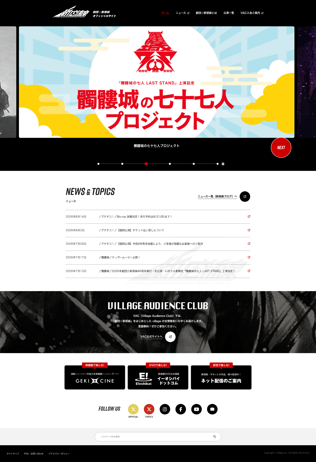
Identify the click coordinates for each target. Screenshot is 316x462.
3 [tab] (146, 163)
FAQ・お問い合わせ (33, 454)
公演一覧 (229, 13)
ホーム (165, 13)
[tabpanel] (156, 87)
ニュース (181, 13)
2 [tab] (122, 164)
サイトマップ (13, 454)
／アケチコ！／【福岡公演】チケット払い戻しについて (131, 230)
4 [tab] (170, 164)
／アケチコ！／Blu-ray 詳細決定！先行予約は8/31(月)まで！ (135, 216)
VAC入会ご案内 (250, 13)
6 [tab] (218, 164)
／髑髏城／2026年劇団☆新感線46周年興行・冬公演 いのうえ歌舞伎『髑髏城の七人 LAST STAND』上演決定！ (167, 271)
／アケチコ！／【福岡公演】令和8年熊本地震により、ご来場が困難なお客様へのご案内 (151, 243)
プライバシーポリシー (59, 454)
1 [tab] (98, 164)
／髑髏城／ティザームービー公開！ (119, 257)
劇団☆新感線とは (206, 13)
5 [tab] (194, 164)
